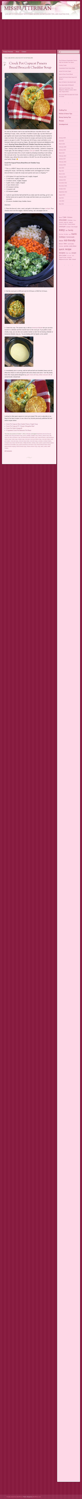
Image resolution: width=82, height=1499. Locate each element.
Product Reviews (8, 51)
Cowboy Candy (62, 65)
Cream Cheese (71, 224)
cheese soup (45, 435)
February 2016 (62, 161)
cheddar (28, 435)
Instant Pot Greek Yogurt (65, 71)
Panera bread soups (21, 446)
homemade (70, 237)
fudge (69, 234)
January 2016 (62, 164)
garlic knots (29, 375)
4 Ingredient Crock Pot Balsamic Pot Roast (18, 430)
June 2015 (61, 167)
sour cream (69, 255)
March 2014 (62, 173)
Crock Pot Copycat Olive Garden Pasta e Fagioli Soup (22, 424)
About (17, 51)
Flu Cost (61, 234)
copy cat (7, 437)
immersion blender (37, 327)
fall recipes (20, 442)
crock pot (32, 150)
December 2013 (63, 182)
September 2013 (63, 191)
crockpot (47, 208)
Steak (73, 255)
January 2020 (62, 149)
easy (62, 229)
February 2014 (62, 177)
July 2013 (61, 198)
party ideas (72, 246)
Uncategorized (63, 124)
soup (39, 446)
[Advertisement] (41, 34)
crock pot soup (14, 441)
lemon (61, 244)
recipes (62, 253)
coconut (61, 222)
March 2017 (62, 152)
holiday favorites (27, 442)
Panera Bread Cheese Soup (43, 444)
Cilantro (74, 220)
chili (50, 435)
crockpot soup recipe (10, 442)
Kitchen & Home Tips (65, 113)
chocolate (63, 220)
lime (65, 244)
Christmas (70, 220)
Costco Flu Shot (63, 224)
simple (74, 253)
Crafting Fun (63, 110)
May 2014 (61, 170)
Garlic (74, 234)
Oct (5, 63)
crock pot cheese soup (35, 439)
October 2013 (62, 188)
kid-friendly (69, 240)
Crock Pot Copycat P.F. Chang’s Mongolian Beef (20, 426)
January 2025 (62, 137)
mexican (61, 246)
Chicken (69, 217)
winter (45, 446)
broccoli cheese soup (17, 435)
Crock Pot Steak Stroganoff (14, 428)
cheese (40, 435)
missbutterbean (27, 8)
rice (70, 253)
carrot (24, 435)
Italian (61, 240)
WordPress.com (37, 1496)
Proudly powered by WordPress (14, 1496)
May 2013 (61, 204)
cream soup (14, 439)
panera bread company (10, 446)
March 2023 (62, 143)
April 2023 (61, 140)
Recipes (29, 433)
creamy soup (21, 439)
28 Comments (8, 451)
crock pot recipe (46, 439)
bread (60, 217)
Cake (64, 217)
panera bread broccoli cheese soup (27, 444)
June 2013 (61, 201)
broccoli (44, 433)
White (70, 259)
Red (67, 253)
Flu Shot (66, 234)
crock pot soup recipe (23, 441)
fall (16, 442)
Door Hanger (74, 226)
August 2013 (62, 194)
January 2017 (62, 158)
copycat (71, 222)
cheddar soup (34, 435)
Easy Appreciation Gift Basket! (66, 85)
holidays (62, 237)
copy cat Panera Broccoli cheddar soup (27, 437)
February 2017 (62, 156)
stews (42, 446)
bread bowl (39, 433)
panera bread (46, 442)
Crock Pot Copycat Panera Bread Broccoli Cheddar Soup (30, 65)
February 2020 (62, 146)
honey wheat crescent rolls (43, 375)
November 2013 (63, 185)
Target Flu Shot (62, 257)
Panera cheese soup (32, 446)
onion (37, 442)
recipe (68, 249)
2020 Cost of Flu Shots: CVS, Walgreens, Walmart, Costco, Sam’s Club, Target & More (67, 89)
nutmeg (33, 442)
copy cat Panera (13, 437)
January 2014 (62, 180)
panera (40, 442)
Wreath (74, 259)
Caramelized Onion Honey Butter (67, 68)
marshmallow (71, 243)
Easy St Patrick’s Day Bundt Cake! (67, 82)
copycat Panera (42, 437)
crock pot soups (34, 441)
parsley (66, 246)
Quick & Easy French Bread (66, 74)
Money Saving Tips (65, 117)
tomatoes (69, 257)
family (70, 230)
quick (61, 249)
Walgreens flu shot (63, 259)
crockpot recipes (47, 441)
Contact (24, 51)
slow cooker (62, 255)
